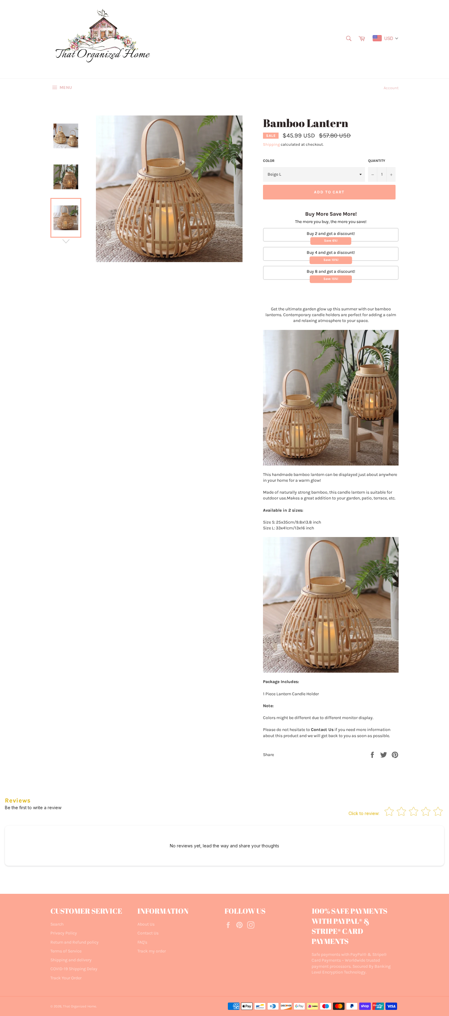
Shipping (271, 144)
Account (391, 88)
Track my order (151, 951)
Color (269, 161)
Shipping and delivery (71, 960)
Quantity (376, 161)
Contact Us (148, 933)
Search (57, 924)
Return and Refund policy (74, 942)
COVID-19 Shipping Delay (73, 968)
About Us (146, 924)
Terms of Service (66, 951)
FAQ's (142, 942)
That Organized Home (79, 1006)
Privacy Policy (63, 933)
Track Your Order (66, 978)
